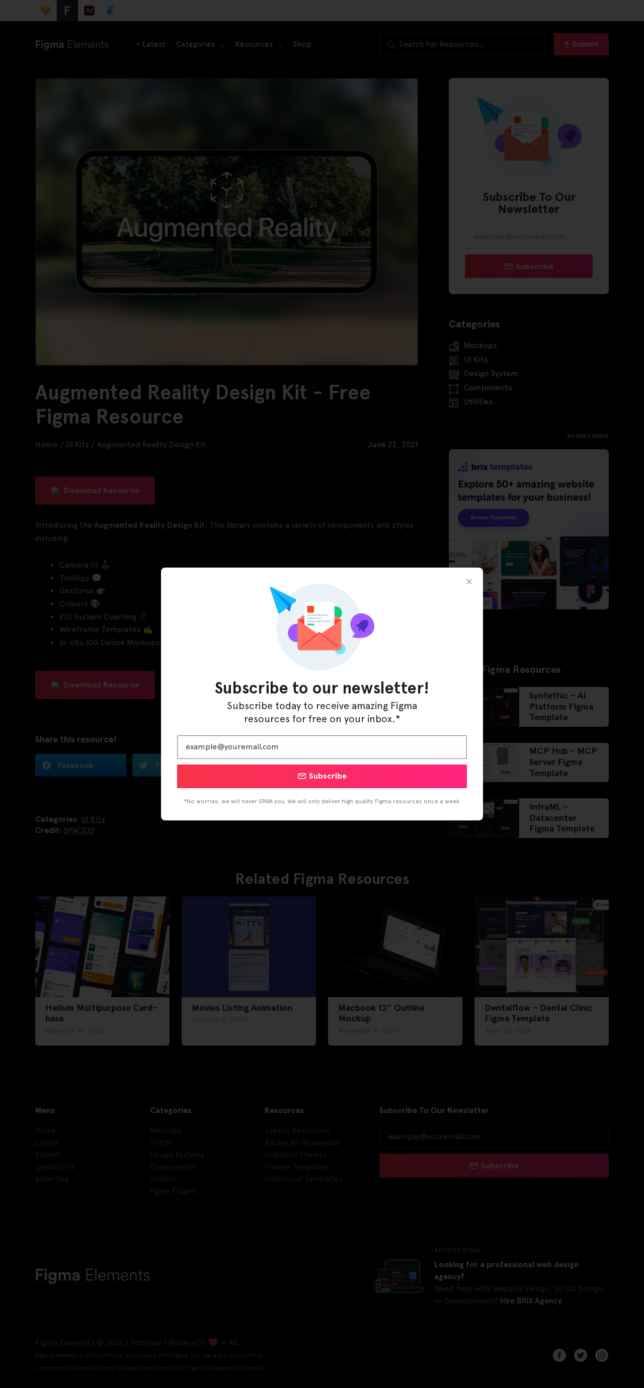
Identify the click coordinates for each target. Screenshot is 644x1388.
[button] (469, 581)
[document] (322, 694)
